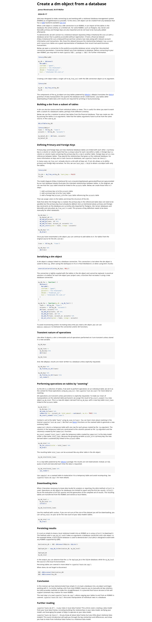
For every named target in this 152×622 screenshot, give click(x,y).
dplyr (111, 94)
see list (62, 23)
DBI (43, 23)
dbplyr (87, 94)
